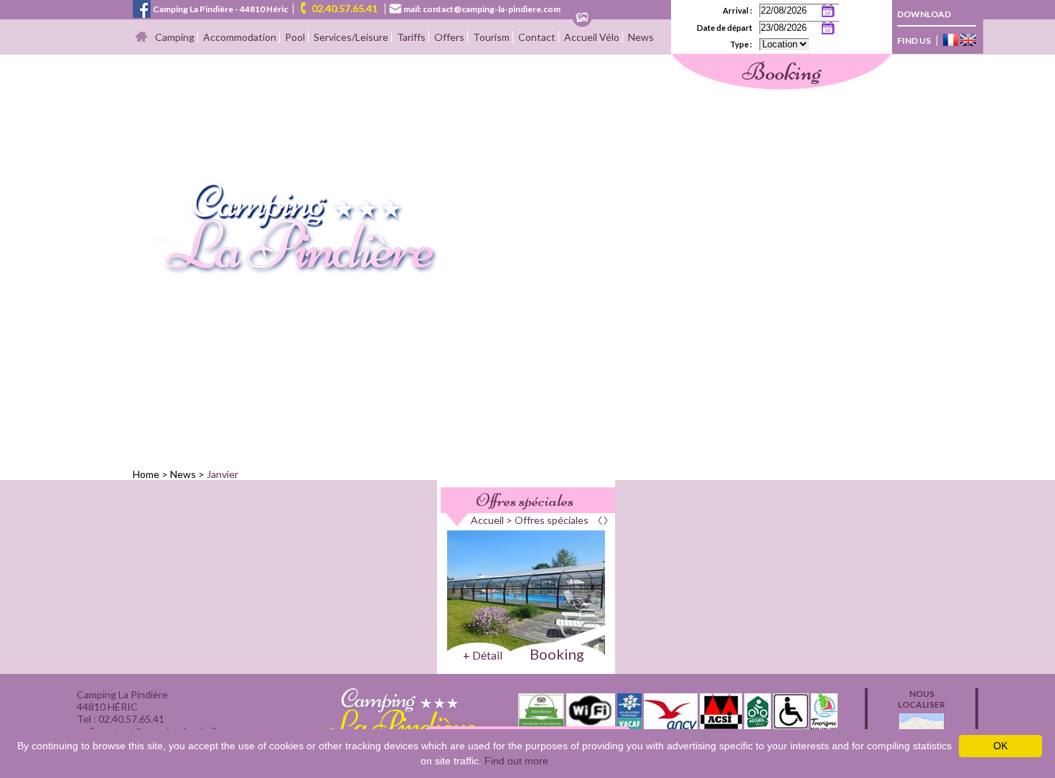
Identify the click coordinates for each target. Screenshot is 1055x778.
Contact (536, 37)
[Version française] (950, 41)
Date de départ (724, 27)
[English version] (968, 41)
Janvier (222, 474)
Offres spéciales (524, 500)
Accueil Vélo (591, 37)
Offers (449, 37)
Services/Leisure (351, 37)
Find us (914, 40)
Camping (174, 37)
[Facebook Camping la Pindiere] (142, 7)
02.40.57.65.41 (344, 8)
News (641, 37)
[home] (286, 271)
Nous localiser (921, 699)
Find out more (516, 761)
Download (924, 14)
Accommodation (239, 37)
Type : (741, 44)
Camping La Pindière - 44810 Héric (220, 9)
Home (146, 474)
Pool (295, 37)
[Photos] (582, 18)
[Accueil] (141, 38)
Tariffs (411, 37)
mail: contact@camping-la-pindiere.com (482, 9)
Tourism (491, 37)
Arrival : (737, 10)
